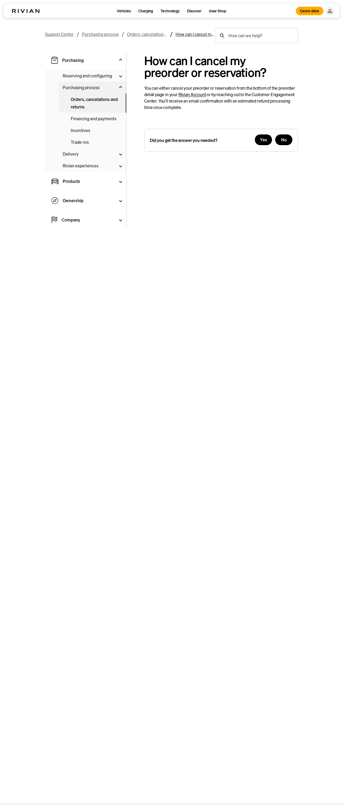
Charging (145, 10)
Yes (263, 140)
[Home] (26, 11)
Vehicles (124, 10)
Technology (170, 10)
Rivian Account (192, 94)
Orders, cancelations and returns (147, 34)
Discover (194, 10)
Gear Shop (217, 10)
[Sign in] (330, 11)
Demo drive (309, 10)
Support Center (59, 34)
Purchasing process (100, 34)
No (284, 140)
